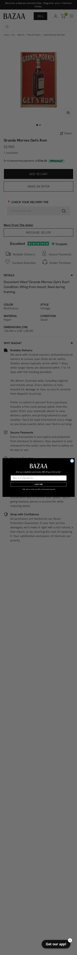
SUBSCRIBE (38, 484)
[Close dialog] (72, 460)
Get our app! (56, 944)
